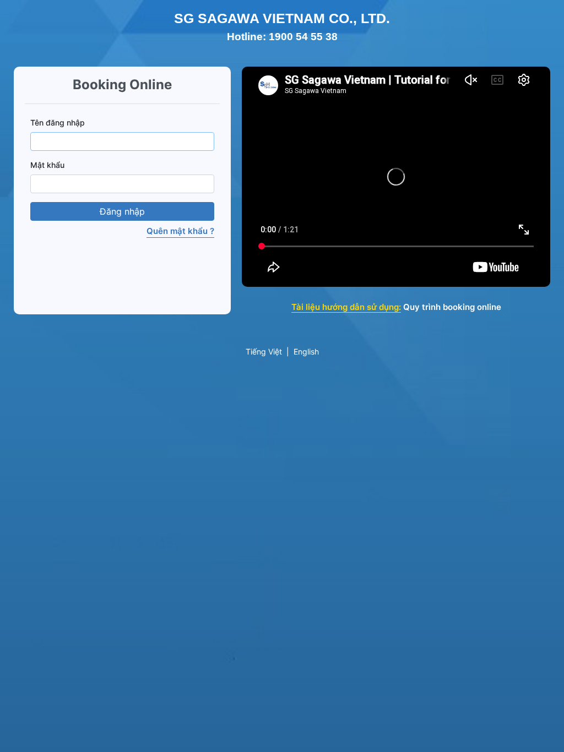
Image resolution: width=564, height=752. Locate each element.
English (306, 351)
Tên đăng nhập (57, 122)
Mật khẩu (47, 165)
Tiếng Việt (264, 351)
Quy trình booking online (452, 307)
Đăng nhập (122, 211)
